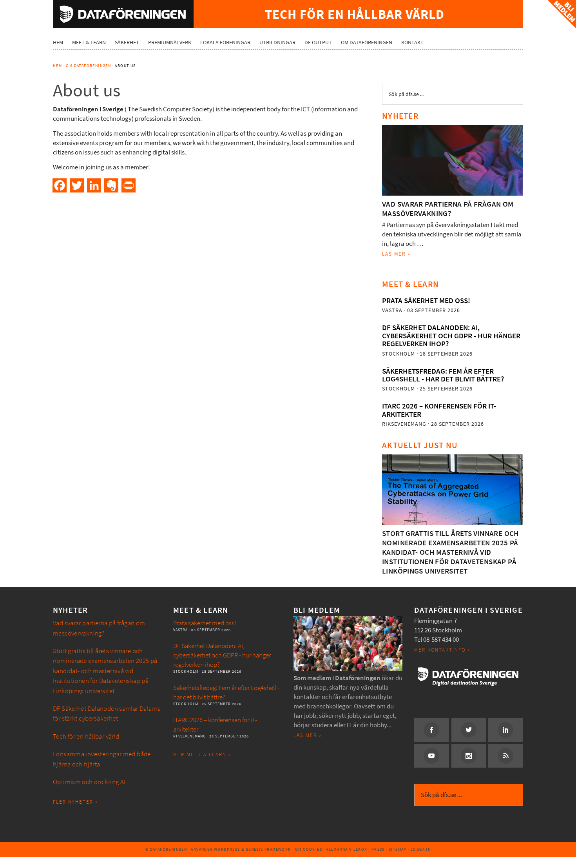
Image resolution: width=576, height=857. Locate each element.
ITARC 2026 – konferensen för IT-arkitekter (439, 410)
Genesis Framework (268, 849)
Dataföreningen (123, 14)
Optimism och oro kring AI (89, 781)
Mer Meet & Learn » (202, 754)
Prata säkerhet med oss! (426, 300)
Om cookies (308, 849)
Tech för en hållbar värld (86, 736)
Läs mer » (396, 254)
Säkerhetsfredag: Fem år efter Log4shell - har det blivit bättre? (443, 375)
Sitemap (398, 849)
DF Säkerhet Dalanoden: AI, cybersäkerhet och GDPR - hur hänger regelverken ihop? (451, 336)
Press (378, 849)
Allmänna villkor (346, 849)
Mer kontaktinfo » (442, 649)
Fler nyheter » (75, 802)
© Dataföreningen (166, 849)
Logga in (421, 849)
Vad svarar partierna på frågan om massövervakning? (448, 208)
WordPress (227, 849)
